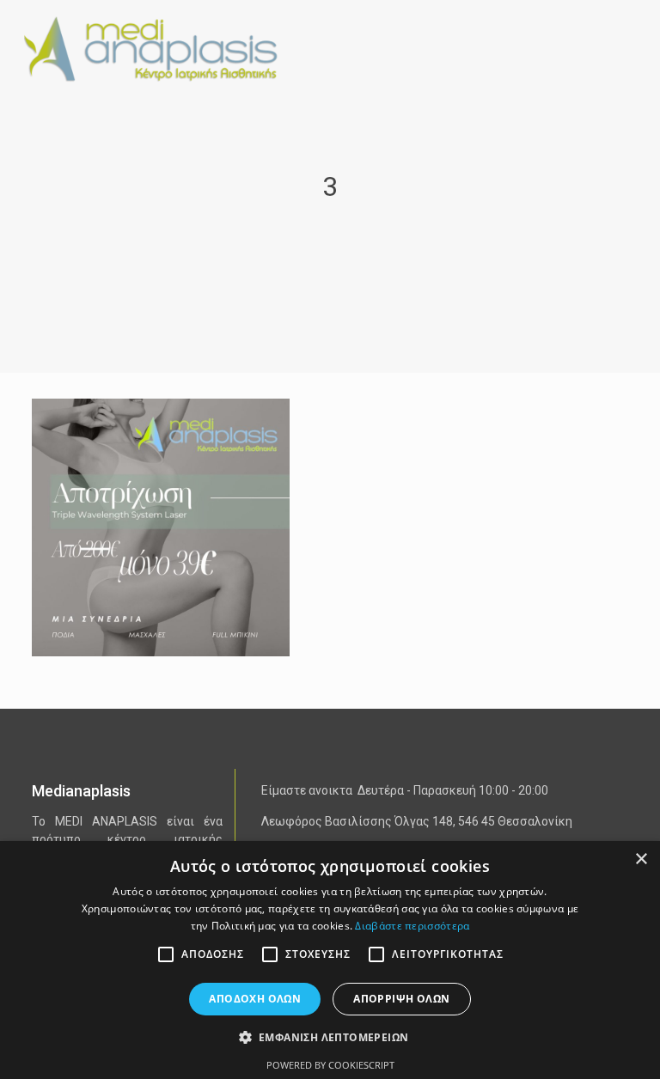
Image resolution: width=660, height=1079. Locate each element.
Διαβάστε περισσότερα (412, 925)
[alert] (330, 960)
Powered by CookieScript (330, 1064)
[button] (330, 1037)
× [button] (640, 859)
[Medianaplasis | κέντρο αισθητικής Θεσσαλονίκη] (161, 47)
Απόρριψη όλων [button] (401, 998)
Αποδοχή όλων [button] (255, 998)
